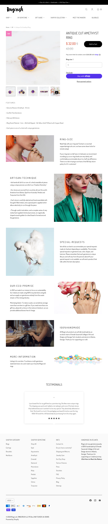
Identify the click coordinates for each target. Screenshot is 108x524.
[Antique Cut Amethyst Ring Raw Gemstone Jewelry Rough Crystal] (33, 58)
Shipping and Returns (63, 451)
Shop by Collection (58, 18)
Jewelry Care (60, 455)
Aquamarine (35, 451)
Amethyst (34, 455)
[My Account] (92, 9)
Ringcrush (14, 517)
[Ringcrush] (15, 9)
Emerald (33, 459)
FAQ (57, 474)
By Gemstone (22, 18)
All (12, 27)
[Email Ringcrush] (99, 500)
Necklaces (9, 455)
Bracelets (9, 451)
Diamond (34, 463)
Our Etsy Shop (60, 459)
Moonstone (34, 467)
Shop (7, 18)
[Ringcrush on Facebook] (90, 500)
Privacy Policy (60, 478)
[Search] (86, 9)
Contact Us (59, 444)
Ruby (32, 470)
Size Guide (69, 73)
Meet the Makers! (79, 18)
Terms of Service (61, 463)
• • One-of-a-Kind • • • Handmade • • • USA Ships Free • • (54, 2)
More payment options (84, 81)
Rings (7, 444)
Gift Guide (39, 18)
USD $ (9, 500)
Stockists (59, 470)
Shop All (33, 444)
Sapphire (34, 478)
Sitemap (58, 486)
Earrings (8, 448)
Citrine (33, 482)
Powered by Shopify (12, 519)
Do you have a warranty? (64, 448)
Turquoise (34, 486)
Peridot (33, 474)
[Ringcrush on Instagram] (95, 500)
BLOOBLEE (95, 18)
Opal (32, 448)
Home (7, 27)
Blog (57, 482)
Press (57, 467)
